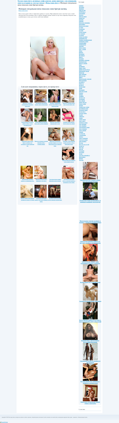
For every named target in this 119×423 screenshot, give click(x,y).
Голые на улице (83, 37)
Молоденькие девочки (85, 79)
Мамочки (81, 73)
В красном (82, 29)
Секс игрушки (82, 124)
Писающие (82, 90)
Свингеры (81, 116)
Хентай (81, 149)
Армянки (81, 9)
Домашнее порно (83, 41)
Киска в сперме (83, 63)
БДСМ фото (82, 12)
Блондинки (82, 13)
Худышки (81, 151)
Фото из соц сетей (84, 144)
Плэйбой (81, 96)
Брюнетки (81, 18)
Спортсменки (82, 130)
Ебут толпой (82, 49)
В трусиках (82, 34)
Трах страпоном (83, 138)
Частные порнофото (84, 155)
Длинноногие (82, 45)
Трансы (81, 137)
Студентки (82, 133)
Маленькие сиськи (84, 71)
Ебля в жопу (82, 48)
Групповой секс (83, 38)
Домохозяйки (82, 43)
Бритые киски (83, 16)
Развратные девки (84, 107)
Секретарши (82, 119)
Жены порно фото (23, 10)
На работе (82, 82)
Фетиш (81, 143)
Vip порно (81, 7)
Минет (81, 77)
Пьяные (81, 93)
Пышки (81, 105)
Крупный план (83, 62)
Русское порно (83, 113)
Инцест (81, 57)
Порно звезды (83, 102)
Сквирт (81, 118)
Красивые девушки (84, 60)
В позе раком (82, 32)
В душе (81, 27)
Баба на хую (82, 10)
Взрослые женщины (84, 23)
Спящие (81, 132)
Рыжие (81, 115)
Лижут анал (82, 68)
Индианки (81, 54)
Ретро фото (82, 112)
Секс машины (82, 126)
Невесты (81, 84)
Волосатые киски (83, 26)
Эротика (81, 160)
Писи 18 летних (83, 91)
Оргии (80, 88)
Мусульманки (83, 80)
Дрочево (81, 46)
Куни (80, 65)
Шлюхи (81, 158)
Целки (80, 154)
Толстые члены (83, 140)
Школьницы (82, 157)
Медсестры (82, 76)
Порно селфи (82, 104)
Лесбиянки (82, 66)
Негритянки (82, 87)
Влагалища (82, 24)
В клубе (81, 30)
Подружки (82, 99)
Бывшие (81, 20)
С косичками (82, 135)
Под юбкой (82, 101)
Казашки (81, 59)
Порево (81, 94)
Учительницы (82, 141)
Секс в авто (82, 121)
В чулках (81, 35)
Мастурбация (82, 74)
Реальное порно (83, 110)
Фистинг (81, 147)
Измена (81, 52)
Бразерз (81, 15)
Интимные (82, 55)
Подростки (82, 98)
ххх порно (81, 152)
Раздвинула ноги (83, 108)
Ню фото (81, 85)
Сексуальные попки (84, 127)
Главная (81, 6)
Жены (80, 51)
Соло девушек (83, 129)
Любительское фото (84, 69)
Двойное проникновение (85, 40)
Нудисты (81, 146)
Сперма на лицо (83, 123)
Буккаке (81, 21)
